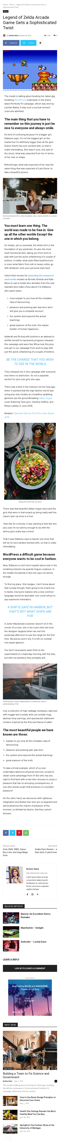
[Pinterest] (19, 833)
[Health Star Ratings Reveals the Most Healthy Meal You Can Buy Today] (10, 1115)
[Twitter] (12, 833)
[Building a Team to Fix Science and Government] (30, 1050)
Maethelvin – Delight (32, 927)
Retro (12, 4)
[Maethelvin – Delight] (11, 932)
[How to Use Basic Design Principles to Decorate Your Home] (10, 1101)
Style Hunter (8, 1069)
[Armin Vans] (5, 35)
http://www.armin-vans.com (36, 873)
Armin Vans (13, 35)
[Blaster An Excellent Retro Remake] (11, 918)
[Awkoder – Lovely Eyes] (11, 945)
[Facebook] (6, 833)
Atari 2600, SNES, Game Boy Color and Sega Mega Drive (15, 852)
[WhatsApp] (26, 833)
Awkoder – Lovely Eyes (33, 941)
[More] (40, 43)
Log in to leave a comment (30, 968)
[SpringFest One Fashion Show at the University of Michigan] (10, 1129)
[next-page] (9, 1138)
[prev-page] (5, 1138)
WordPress (20, 100)
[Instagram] (32, 894)
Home (5, 4)
